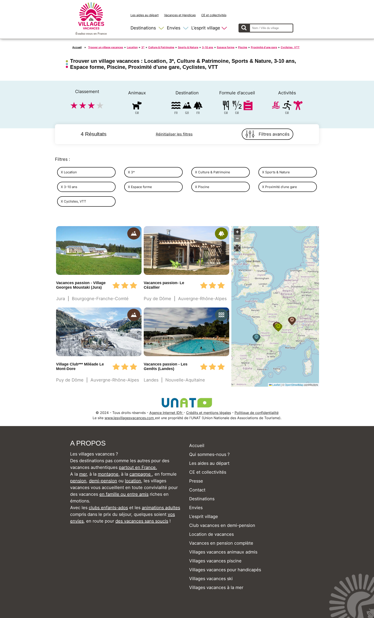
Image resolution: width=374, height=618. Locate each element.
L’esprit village (205, 28)
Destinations (143, 28)
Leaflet (276, 384)
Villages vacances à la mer (216, 587)
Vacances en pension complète (221, 543)
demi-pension (103, 480)
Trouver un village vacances (105, 47)
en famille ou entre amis (123, 494)
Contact (197, 489)
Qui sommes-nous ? (209, 454)
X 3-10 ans (69, 187)
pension (78, 480)
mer (83, 474)
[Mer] (176, 106)
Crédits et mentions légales (208, 412)
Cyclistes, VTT (290, 47)
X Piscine (202, 187)
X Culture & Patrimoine (212, 172)
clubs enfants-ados (108, 507)
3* (143, 47)
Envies (173, 28)
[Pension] (226, 106)
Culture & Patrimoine (161, 47)
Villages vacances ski (211, 578)
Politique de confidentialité (257, 412)
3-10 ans (207, 47)
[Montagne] (187, 106)
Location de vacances (211, 534)
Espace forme (225, 47)
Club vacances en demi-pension (222, 525)
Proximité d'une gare (264, 47)
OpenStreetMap (294, 384)
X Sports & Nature (276, 172)
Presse (196, 481)
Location (132, 47)
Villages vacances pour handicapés (225, 569)
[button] (292, 321)
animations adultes (161, 507)
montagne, (109, 474)
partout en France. (138, 467)
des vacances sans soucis (141, 521)
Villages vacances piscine (215, 560)
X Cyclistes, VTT (73, 201)
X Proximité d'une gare (279, 187)
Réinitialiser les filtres (174, 134)
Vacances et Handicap (180, 15)
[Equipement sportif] (287, 106)
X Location (69, 172)
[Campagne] (198, 106)
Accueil (77, 47)
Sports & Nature (188, 47)
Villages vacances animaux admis (223, 552)
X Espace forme (140, 187)
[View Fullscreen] (237, 248)
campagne (140, 474)
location (133, 480)
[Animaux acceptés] (137, 106)
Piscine (242, 47)
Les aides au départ (145, 15)
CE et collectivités (213, 15)
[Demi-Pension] (237, 106)
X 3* (131, 172)
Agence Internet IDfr (166, 412)
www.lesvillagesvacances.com (130, 418)
